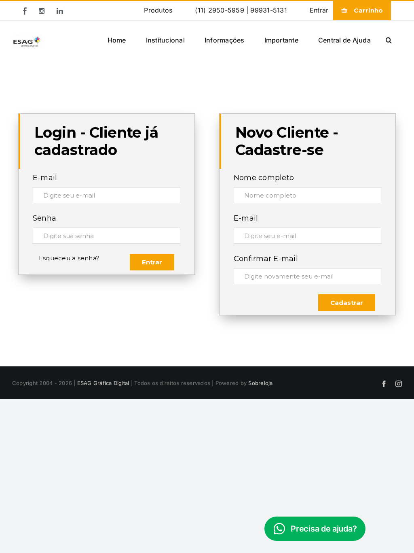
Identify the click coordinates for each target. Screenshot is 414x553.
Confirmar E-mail (266, 258)
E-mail (45, 177)
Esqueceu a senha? (69, 258)
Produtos (158, 10)
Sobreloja (260, 383)
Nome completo (264, 177)
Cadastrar (346, 302)
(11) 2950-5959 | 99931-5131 (241, 10)
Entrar (319, 10)
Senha (44, 218)
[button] (389, 40)
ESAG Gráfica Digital (103, 383)
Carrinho (368, 10)
